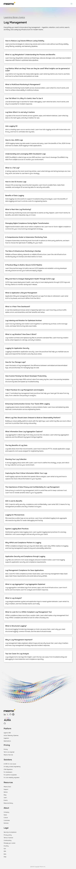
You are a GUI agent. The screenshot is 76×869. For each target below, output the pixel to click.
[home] (9, 3)
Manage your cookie (9, 843)
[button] (71, 3)
